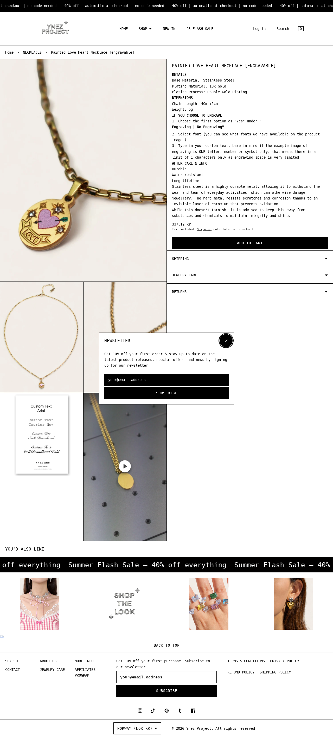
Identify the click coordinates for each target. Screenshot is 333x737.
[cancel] (226, 340)
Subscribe (166, 393)
